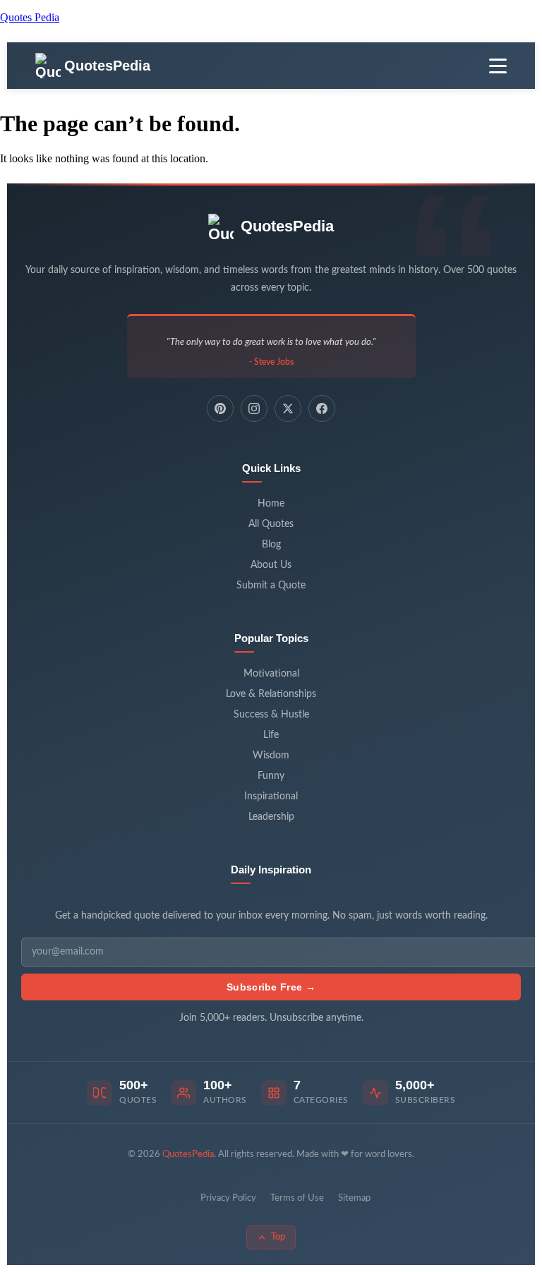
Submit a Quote (271, 585)
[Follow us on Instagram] (254, 408)
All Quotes (271, 524)
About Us (271, 565)
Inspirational (271, 796)
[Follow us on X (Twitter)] (288, 408)
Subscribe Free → (271, 987)
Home (271, 504)
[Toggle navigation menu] (498, 66)
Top (278, 1237)
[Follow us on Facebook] (321, 408)
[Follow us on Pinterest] (220, 408)
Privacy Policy (228, 1198)
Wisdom (271, 756)
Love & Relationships (271, 694)
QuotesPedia (287, 226)
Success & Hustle (271, 715)
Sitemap (354, 1198)
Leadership (271, 817)
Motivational (271, 674)
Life (271, 735)
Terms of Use (297, 1198)
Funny (271, 776)
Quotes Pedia (29, 17)
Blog (271, 545)
